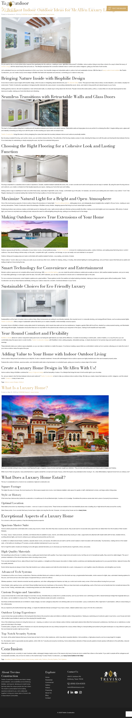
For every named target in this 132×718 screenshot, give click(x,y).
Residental (48, 680)
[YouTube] (76, 692)
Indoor (7, 382)
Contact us (8, 378)
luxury (23, 659)
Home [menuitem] (34, 8)
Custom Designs (16, 659)
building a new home (39, 14)
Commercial (49, 682)
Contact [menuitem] (92, 8)
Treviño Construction (7, 134)
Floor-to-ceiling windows (62, 203)
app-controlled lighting (51, 272)
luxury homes (50, 14)
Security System (53, 659)
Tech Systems (62, 659)
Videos (47, 687)
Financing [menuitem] (81, 8)
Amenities (7, 659)
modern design (5, 66)
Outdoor (21, 382)
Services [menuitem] (43, 8)
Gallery (47, 685)
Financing (48, 690)
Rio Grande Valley (73, 82)
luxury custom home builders (111, 70)
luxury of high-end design (36, 372)
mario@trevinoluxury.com (75, 687)
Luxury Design (14, 382)
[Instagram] (80, 692)
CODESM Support (26, 14)
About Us (48, 693)
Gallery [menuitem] (53, 8)
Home (47, 677)
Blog (46, 695)
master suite (37, 659)
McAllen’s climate (6, 337)
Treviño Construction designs (40, 340)
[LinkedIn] (72, 692)
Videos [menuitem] (62, 8)
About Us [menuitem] (71, 8)
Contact (48, 698)
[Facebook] (68, 692)
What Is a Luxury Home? (24, 388)
